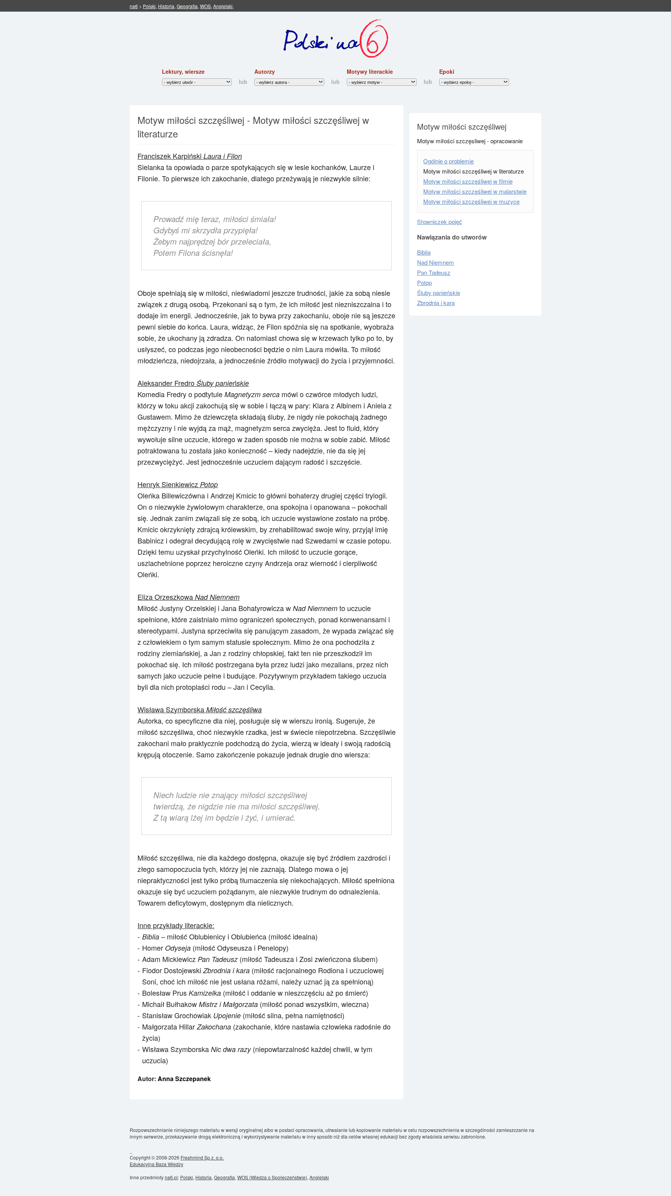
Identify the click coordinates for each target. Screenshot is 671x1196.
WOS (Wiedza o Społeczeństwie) (272, 1177)
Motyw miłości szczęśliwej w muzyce (471, 201)
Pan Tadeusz (433, 272)
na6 (134, 6)
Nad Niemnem (435, 262)
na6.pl (171, 1177)
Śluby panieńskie (438, 292)
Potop (424, 282)
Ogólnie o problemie (448, 161)
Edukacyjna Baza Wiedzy (156, 1164)
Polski (149, 6)
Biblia (424, 252)
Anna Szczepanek (184, 1078)
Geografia (187, 6)
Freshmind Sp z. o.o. (202, 1157)
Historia (166, 6)
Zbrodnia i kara (436, 303)
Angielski (223, 6)
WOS (205, 6)
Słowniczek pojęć (439, 221)
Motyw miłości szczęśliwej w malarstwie (475, 191)
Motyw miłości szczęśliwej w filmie (468, 181)
